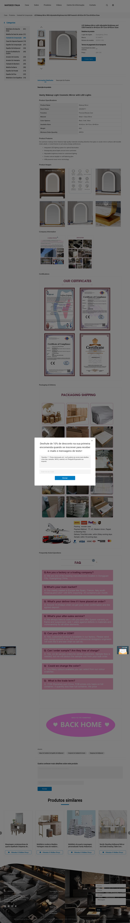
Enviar (65, 478)
